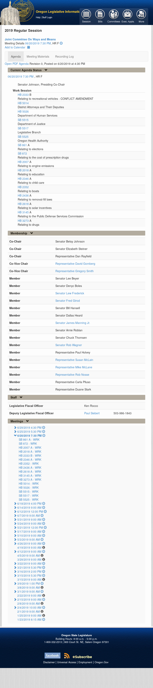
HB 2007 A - (30, 447)
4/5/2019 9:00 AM (28, 555)
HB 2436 (23, 195)
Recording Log (64, 56)
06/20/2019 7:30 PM (38, 43)
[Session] (86, 16)
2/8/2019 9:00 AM (28, 603)
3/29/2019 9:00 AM (29, 559)
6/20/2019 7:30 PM (29, 435)
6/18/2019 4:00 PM (29, 503)
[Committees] (114, 16)
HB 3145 (23, 212)
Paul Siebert (92, 413)
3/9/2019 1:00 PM (28, 583)
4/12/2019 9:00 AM (29, 551)
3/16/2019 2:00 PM (29, 571)
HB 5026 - (29, 487)
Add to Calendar (15, 47)
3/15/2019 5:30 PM (29, 575)
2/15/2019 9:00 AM (29, 599)
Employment (85, 662)
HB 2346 (23, 179)
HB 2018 (23, 170)
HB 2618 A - (30, 471)
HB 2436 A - (30, 467)
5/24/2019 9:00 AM (29, 523)
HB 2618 (23, 204)
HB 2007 (23, 162)
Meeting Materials (38, 56)
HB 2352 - (29, 463)
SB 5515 (23, 120)
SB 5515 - (28, 491)
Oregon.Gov (101, 662)
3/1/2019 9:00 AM (28, 591)
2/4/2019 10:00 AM (29, 607)
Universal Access (66, 662)
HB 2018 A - (30, 451)
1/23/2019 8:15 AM (29, 619)
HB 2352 (23, 187)
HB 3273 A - (30, 479)
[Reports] (141, 16)
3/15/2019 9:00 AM (29, 579)
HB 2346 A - (30, 459)
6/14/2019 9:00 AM (29, 507)
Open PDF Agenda (17, 64)
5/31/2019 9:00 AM (29, 519)
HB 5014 (23, 103)
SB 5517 (23, 128)
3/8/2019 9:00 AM (28, 587)
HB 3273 (23, 221)
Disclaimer (49, 662)
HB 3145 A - (30, 475)
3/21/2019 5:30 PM (29, 567)
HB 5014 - (29, 483)
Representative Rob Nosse (72, 374)
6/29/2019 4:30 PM (29, 427)
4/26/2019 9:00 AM (29, 543)
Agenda (16, 56)
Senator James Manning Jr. (72, 323)
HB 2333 (23, 95)
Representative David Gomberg (75, 264)
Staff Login (47, 17)
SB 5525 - (28, 499)
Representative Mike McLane (73, 367)
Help (38, 17)
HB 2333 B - (30, 455)
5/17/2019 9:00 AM (29, 531)
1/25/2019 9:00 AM (29, 615)
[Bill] (100, 16)
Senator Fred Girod (67, 301)
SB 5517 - (28, 495)
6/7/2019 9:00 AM (28, 515)
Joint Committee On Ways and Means (30, 39)
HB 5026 (23, 111)
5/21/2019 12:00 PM (30, 527)
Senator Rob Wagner (68, 345)
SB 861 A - (29, 439)
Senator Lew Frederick (69, 293)
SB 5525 (23, 137)
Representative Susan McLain (74, 360)
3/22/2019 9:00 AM (29, 563)
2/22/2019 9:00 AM (29, 595)
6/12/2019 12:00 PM (30, 511)
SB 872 (22, 153)
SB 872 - (28, 443)
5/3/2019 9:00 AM (28, 539)
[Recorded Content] (61, 43)
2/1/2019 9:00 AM (28, 611)
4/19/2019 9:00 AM (29, 547)
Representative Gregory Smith (74, 271)
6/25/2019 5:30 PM (29, 431)
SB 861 (23, 145)
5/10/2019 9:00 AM (29, 535)
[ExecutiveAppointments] (127, 16)
